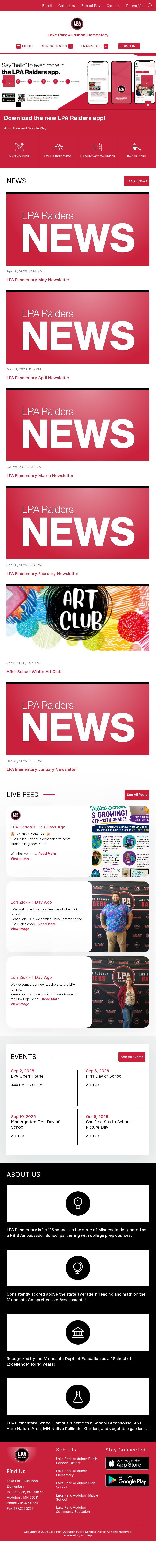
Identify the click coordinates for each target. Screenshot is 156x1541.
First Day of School (105, 1076)
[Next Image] (147, 81)
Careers (113, 6)
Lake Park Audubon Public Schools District (77, 1461)
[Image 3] (18, 104)
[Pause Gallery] (148, 104)
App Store (12, 128)
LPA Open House (28, 1076)
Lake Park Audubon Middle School (77, 1497)
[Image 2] (12, 104)
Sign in (129, 46)
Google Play (37, 128)
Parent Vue (135, 6)
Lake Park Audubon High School (75, 1485)
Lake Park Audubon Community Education (73, 1509)
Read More (47, 854)
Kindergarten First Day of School (35, 1124)
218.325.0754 (28, 1503)
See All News (137, 181)
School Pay (90, 6)
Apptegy (87, 1535)
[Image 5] (31, 104)
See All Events (132, 1057)
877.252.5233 (23, 1508)
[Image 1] (5, 104)
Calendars (66, 6)
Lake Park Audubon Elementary (71, 1473)
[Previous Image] (9, 81)
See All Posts (137, 795)
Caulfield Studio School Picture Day (108, 1124)
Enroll (47, 6)
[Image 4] (25, 104)
